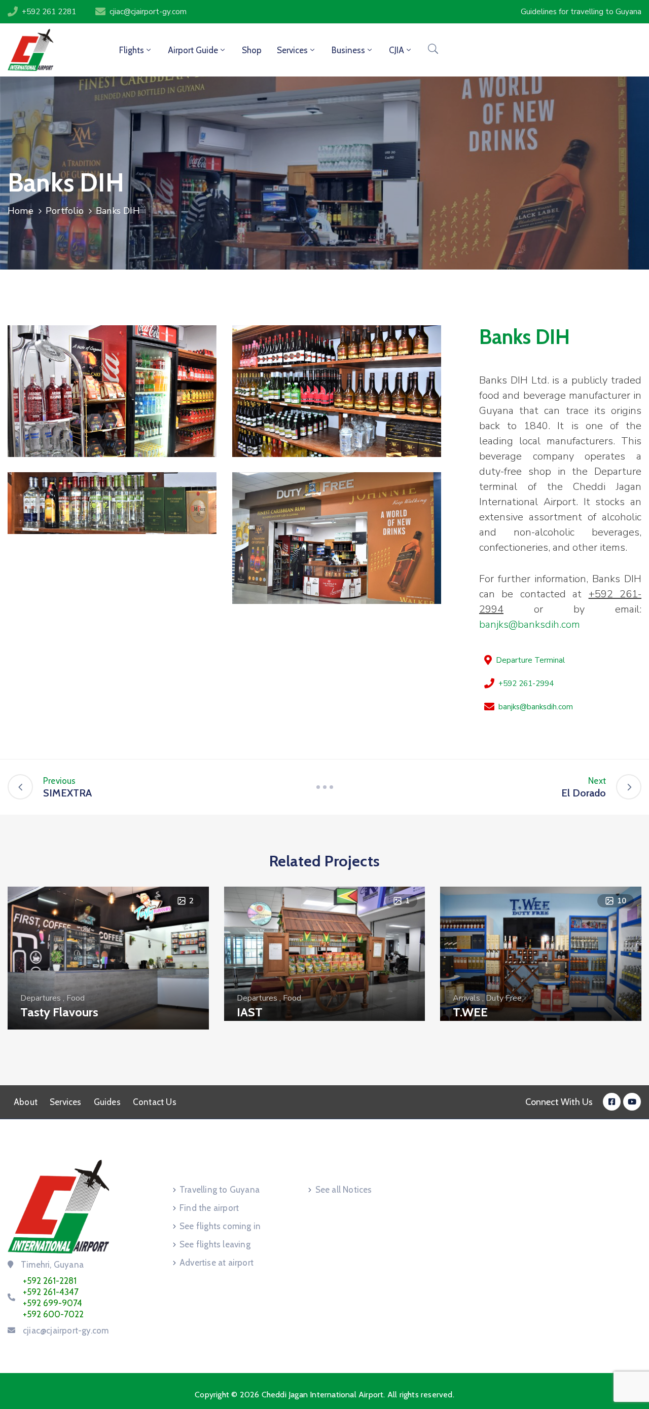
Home (20, 211)
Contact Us (154, 1102)
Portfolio (65, 211)
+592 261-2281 (50, 1281)
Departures (40, 998)
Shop (252, 50)
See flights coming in (220, 1226)
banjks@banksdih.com (529, 624)
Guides (107, 1102)
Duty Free (504, 998)
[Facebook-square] (612, 1102)
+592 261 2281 (49, 12)
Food (75, 998)
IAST (250, 1012)
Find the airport (209, 1208)
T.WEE (470, 1012)
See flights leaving (214, 1244)
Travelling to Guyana (219, 1190)
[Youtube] (632, 1102)
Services (66, 1102)
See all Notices (343, 1190)
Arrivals (466, 998)
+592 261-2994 (526, 683)
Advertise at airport (216, 1263)
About (26, 1102)
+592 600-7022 (53, 1314)
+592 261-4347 (51, 1292)
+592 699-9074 (52, 1303)
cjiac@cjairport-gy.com (148, 12)
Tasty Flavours (59, 1012)
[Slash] (324, 786)
